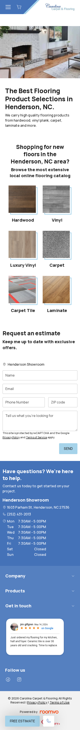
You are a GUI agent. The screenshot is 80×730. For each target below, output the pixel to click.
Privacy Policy (11, 437)
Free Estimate (22, 721)
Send (68, 448)
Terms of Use (60, 702)
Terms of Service (36, 437)
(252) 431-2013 (19, 514)
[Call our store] (48, 721)
